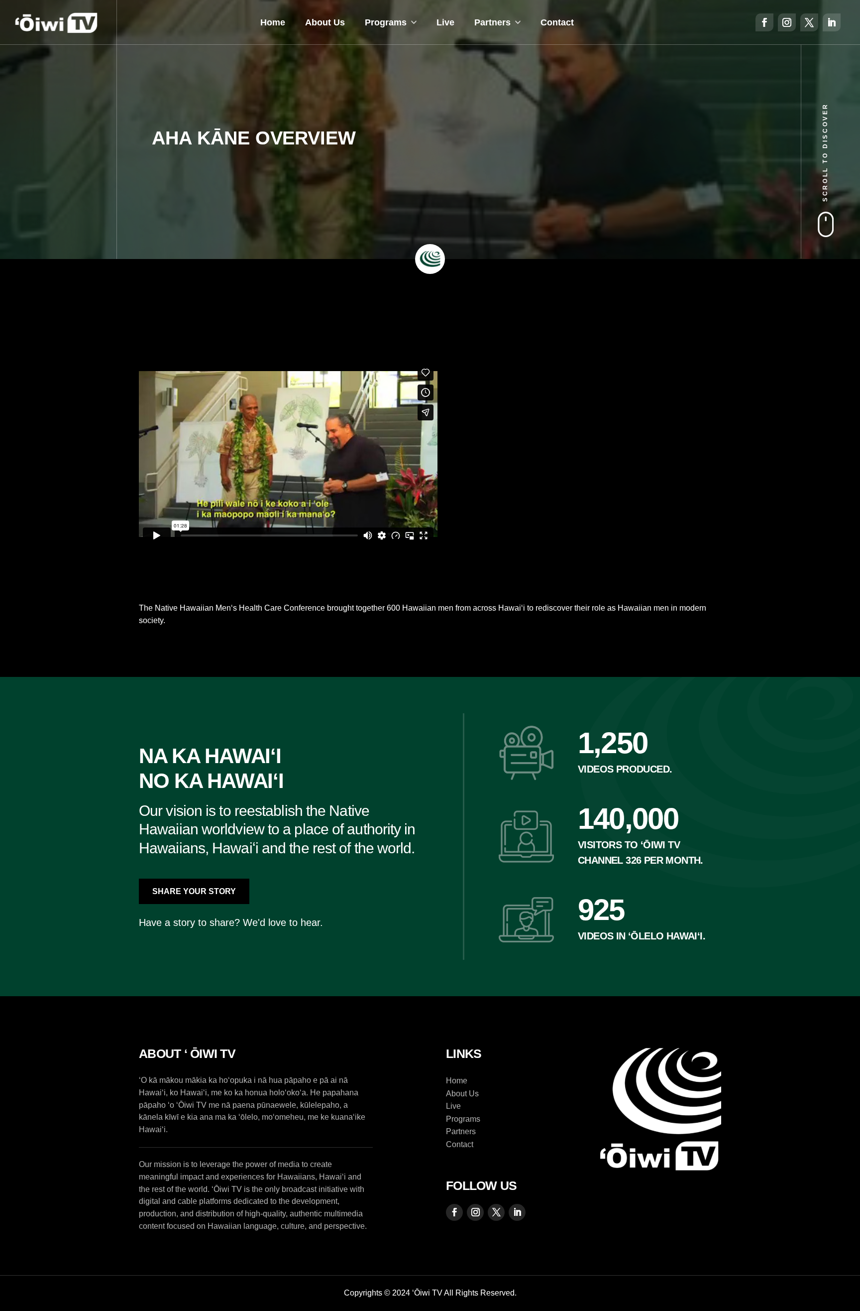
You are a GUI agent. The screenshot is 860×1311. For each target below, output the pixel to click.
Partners (492, 22)
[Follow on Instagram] (787, 22)
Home (272, 22)
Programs (386, 22)
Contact (557, 22)
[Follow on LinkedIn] (832, 22)
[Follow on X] (809, 22)
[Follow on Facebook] (764, 22)
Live (445, 22)
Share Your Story (194, 891)
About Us (325, 22)
